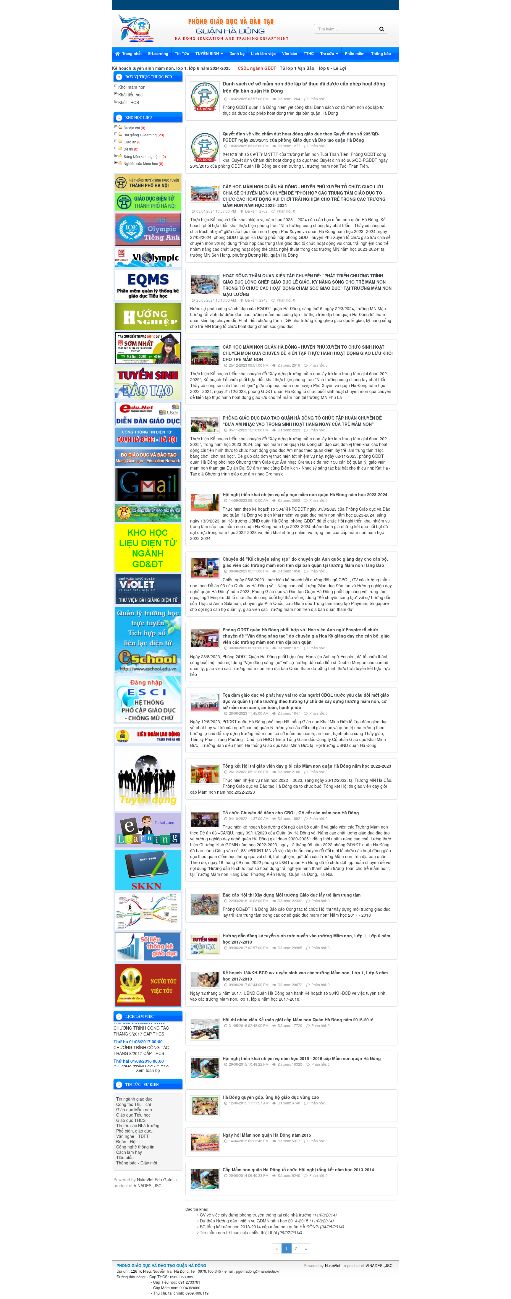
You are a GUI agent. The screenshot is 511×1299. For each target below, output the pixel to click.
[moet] (148, 457)
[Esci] (148, 698)
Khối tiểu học (130, 95)
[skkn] (148, 869)
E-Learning (158, 53)
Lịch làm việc (263, 53)
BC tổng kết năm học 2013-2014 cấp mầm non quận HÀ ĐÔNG (272, 1227)
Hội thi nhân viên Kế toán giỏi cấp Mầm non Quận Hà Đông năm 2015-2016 (298, 1020)
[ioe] (148, 229)
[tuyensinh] (148, 382)
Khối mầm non (131, 87)
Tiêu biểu (125, 1157)
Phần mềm (355, 53)
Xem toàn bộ (148, 1070)
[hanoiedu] (148, 512)
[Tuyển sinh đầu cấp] (148, 182)
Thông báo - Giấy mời (136, 1162)
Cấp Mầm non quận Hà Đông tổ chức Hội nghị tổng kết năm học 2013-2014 (298, 1169)
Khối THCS (128, 102)
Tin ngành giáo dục (134, 1098)
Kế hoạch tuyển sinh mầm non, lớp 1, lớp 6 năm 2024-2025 (171, 68)
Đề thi (131, 148)
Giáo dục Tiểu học (133, 1114)
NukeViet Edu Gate (154, 1179)
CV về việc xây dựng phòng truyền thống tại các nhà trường (268, 1215)
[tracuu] (148, 347)
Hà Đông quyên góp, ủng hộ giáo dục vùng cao (271, 1097)
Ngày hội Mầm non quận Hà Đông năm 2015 (267, 1135)
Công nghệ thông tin (135, 1146)
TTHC (309, 53)
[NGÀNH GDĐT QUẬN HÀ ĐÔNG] (136, 27)
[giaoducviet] (148, 413)
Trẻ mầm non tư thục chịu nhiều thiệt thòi (251, 1232)
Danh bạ (237, 53)
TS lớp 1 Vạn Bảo (297, 68)
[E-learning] (148, 829)
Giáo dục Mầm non (134, 1109)
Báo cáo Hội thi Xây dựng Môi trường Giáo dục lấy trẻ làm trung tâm (291, 895)
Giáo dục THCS (130, 1120)
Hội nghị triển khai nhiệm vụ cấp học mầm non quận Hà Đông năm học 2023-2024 (305, 494)
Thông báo (381, 53)
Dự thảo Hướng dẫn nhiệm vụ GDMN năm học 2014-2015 (267, 1221)
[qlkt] (148, 984)
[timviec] (148, 777)
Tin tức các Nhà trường (137, 1125)
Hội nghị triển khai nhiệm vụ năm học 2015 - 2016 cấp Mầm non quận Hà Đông (302, 1058)
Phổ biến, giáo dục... (135, 1130)
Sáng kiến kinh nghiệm (145, 156)
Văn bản (289, 53)
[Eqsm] (148, 284)
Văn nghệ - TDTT (132, 1136)
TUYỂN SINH (207, 53)
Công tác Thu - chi (133, 1104)
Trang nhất (131, 53)
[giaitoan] (148, 257)
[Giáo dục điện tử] (148, 201)
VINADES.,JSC (147, 1185)
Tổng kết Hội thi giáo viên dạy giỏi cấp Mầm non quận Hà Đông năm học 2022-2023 (307, 766)
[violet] (148, 588)
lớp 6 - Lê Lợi (332, 68)
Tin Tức (182, 53)
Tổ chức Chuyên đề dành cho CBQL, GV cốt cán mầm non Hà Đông (291, 813)
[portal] (148, 436)
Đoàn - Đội (126, 1141)
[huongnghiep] (148, 315)
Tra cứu (327, 53)
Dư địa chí (134, 127)
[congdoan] (148, 735)
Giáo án (133, 141)
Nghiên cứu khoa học (143, 163)
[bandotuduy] (148, 910)
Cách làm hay (129, 1152)
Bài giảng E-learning (144, 134)
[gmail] (148, 484)
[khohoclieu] (148, 547)
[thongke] (148, 946)
